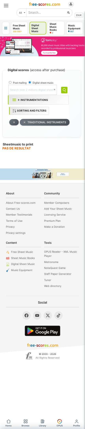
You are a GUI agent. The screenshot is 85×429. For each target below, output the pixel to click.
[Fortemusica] (29, 356)
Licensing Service (55, 214)
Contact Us (13, 208)
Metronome (51, 262)
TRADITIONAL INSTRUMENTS (46, 122)
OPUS (60, 425)
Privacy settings (16, 232)
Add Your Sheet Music (58, 208)
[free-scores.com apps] (5, 28)
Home (8, 425)
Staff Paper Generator (57, 273)
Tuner (47, 280)
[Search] (64, 90)
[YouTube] (37, 315)
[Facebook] (26, 315)
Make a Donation (54, 226)
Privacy (10, 226)
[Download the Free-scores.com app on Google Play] (42, 331)
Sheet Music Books (23, 258)
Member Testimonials (19, 214)
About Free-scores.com (20, 202)
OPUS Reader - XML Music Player (60, 253)
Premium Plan (52, 220)
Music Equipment (21, 270)
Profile (76, 425)
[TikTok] (58, 315)
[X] (48, 315)
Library (42, 425)
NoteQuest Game (55, 267)
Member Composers (56, 202)
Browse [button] (25, 425)
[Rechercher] (68, 13)
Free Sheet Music (22, 251)
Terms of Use (14, 220)
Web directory (52, 286)
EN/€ (79, 15)
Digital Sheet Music (23, 264)
